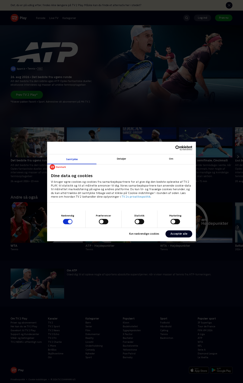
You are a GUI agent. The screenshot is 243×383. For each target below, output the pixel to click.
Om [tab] (171, 158)
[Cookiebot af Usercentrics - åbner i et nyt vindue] (177, 147)
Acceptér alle (178, 233)
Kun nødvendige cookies (144, 233)
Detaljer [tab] (121, 158)
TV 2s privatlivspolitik (136, 196)
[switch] (103, 221)
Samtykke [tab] (72, 159)
